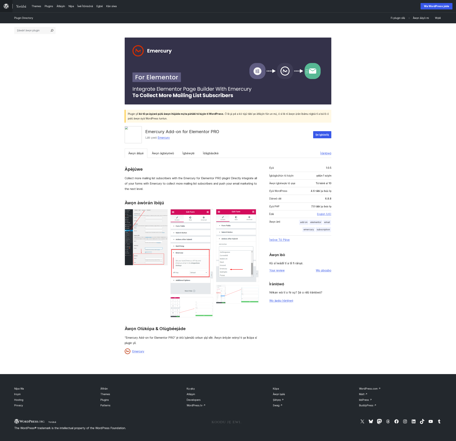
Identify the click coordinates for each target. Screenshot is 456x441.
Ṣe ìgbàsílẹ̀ (322, 134)
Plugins (104, 399)
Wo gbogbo (323, 270)
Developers (194, 399)
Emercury (164, 137)
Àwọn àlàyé (136, 153)
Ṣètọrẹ (278, 399)
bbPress (365, 399)
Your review (277, 270)
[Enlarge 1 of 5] (163, 214)
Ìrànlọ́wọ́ (325, 153)
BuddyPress (367, 405)
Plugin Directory (23, 17)
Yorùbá (52, 422)
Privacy (18, 405)
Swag (278, 405)
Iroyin (17, 394)
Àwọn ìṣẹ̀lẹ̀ (279, 394)
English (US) (324, 214)
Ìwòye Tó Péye (279, 240)
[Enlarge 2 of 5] (208, 214)
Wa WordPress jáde (436, 6)
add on (303, 222)
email (327, 222)
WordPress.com (370, 388)
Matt (363, 394)
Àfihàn (104, 388)
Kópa (276, 388)
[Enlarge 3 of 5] (208, 302)
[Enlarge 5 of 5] (254, 290)
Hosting (18, 399)
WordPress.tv (196, 405)
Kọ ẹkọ (191, 388)
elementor (315, 222)
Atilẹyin (191, 394)
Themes (105, 394)
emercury (309, 229)
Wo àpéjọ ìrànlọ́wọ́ (281, 300)
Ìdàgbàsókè (211, 153)
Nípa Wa (19, 388)
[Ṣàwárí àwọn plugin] (52, 30)
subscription (323, 229)
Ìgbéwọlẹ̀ (188, 153)
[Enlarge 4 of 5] (254, 214)
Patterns (105, 405)
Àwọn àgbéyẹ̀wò (163, 153)
